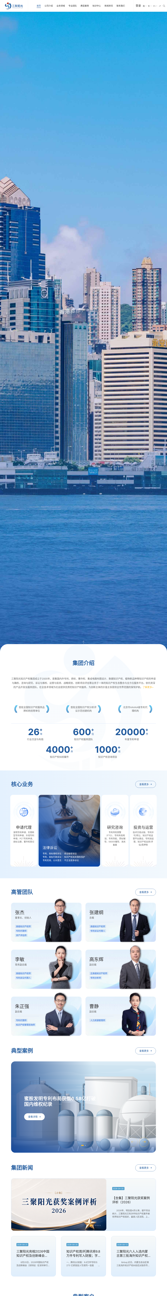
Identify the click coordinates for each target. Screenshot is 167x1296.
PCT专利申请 (20, 859)
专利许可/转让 (140, 851)
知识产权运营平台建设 (142, 856)
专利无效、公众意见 (52, 860)
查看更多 (144, 784)
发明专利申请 (20, 849)
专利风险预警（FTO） (112, 847)
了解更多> (148, 687)
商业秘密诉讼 (70, 853)
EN (154, 6)
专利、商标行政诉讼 (52, 857)
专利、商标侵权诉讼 (52, 853)
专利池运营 (139, 860)
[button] (144, 1142)
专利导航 (110, 855)
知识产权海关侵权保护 (74, 857)
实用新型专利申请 (22, 852)
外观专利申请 (20, 855)
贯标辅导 (110, 859)
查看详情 (33, 1116)
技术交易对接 (140, 848)
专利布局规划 (112, 852)
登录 (138, 5)
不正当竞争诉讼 (71, 860)
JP (160, 6)
